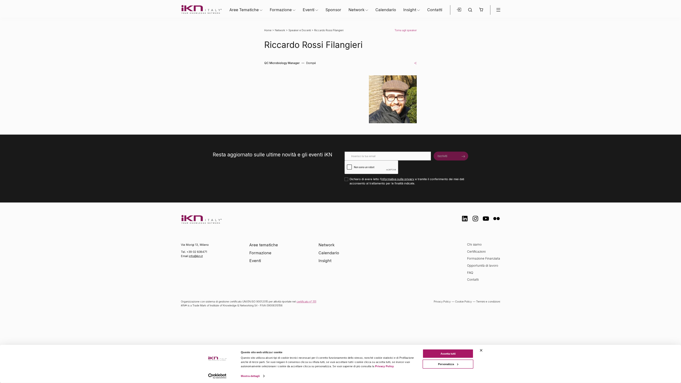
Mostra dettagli (250, 376)
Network (356, 9)
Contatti (434, 9)
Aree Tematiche (244, 9)
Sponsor (333, 9)
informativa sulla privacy (397, 179)
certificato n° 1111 (306, 301)
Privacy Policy (384, 366)
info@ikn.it (196, 256)
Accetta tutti (448, 353)
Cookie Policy (463, 301)
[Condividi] (415, 63)
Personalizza (446, 363)
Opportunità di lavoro (482, 265)
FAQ (470, 272)
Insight (409, 9)
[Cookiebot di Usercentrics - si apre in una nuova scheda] (217, 376)
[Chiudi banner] (481, 350)
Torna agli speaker (406, 30)
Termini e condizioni (488, 301)
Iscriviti (442, 156)
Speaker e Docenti (300, 30)
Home (268, 30)
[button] (481, 10)
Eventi (308, 9)
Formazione (281, 9)
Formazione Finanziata (483, 258)
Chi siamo (474, 244)
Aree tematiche (263, 245)
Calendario (385, 9)
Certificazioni (476, 251)
